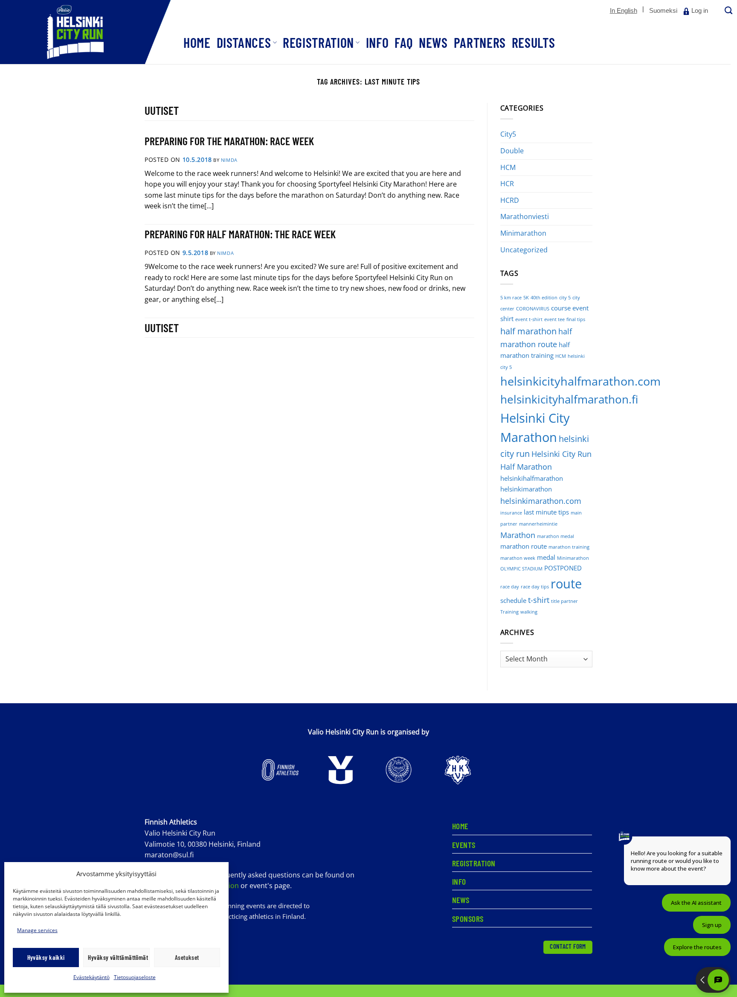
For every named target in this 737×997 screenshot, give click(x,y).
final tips (575, 319)
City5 (508, 134)
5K (526, 298)
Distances (244, 42)
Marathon (517, 535)
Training (509, 612)
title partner (564, 601)
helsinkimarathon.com (540, 501)
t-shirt (538, 600)
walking (528, 612)
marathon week (517, 558)
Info (377, 42)
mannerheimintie (538, 524)
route (566, 583)
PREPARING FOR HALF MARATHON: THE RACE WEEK (240, 233)
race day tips (535, 587)
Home (197, 42)
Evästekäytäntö (91, 977)
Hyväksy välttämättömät (118, 957)
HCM (508, 167)
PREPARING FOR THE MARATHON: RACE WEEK (229, 140)
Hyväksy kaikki (46, 957)
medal (546, 557)
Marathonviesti (524, 216)
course (561, 308)
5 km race (511, 298)
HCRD (509, 200)
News (433, 42)
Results (533, 42)
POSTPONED (563, 568)
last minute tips (546, 512)
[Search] (728, 11)
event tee (554, 319)
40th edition (544, 298)
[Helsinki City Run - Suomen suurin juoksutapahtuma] (85, 32)
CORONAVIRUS (532, 309)
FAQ (404, 42)
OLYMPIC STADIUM (521, 569)
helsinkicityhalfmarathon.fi (569, 399)
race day (509, 587)
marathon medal (555, 536)
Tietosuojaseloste (135, 977)
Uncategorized (524, 249)
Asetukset (187, 957)
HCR (507, 183)
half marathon (528, 331)
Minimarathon (523, 233)
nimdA (229, 160)
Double (512, 150)
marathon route (523, 546)
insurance (511, 513)
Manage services (37, 930)
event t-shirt (529, 319)
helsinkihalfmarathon (531, 478)
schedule (513, 600)
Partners (480, 42)
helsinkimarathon (526, 489)
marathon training (568, 547)
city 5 (565, 298)
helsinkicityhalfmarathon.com (580, 381)
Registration (318, 42)
